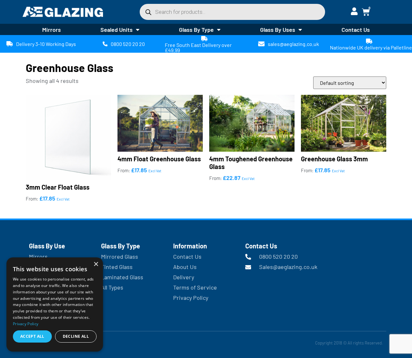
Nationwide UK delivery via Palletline (371, 47)
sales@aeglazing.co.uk (293, 44)
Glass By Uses (277, 29)
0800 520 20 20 (128, 44)
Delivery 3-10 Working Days (46, 44)
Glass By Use (47, 246)
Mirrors (51, 29)
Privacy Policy (25, 324)
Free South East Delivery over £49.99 (198, 47)
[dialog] (54, 304)
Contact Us (356, 29)
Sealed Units (116, 29)
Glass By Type (196, 29)
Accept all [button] (32, 336)
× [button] (95, 264)
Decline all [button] (76, 336)
